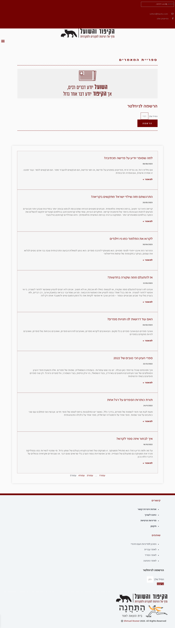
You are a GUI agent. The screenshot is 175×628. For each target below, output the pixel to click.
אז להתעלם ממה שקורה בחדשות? (130, 277)
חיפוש (171, 4)
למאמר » (148, 179)
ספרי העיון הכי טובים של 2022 (133, 358)
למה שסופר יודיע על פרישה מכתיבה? (128, 158)
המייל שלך (153, 116)
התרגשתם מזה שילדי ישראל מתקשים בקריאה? (122, 197)
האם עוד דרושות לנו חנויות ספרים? (130, 319)
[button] (3, 41)
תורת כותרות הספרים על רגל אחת (130, 400)
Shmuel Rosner (132, 621)
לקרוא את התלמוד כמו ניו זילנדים (131, 239)
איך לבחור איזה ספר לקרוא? (134, 439)
